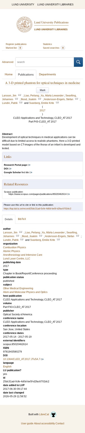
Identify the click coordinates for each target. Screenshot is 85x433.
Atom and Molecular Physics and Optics (25, 292)
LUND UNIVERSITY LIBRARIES (55, 4)
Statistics (47, 44)
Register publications (16, 44)
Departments (47, 74)
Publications (26, 74)
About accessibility (44, 423)
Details (9, 219)
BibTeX (22, 219)
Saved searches (53, 48)
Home (9, 74)
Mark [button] (42, 90)
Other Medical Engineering (18, 288)
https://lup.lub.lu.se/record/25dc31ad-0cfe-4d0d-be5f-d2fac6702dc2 (37, 208)
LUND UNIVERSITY (23, 4)
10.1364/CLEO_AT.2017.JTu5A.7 (21, 359)
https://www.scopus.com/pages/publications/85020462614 (37, 194)
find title (16, 172)
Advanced (7, 62)
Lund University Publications (51, 22)
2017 (42, 110)
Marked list (13, 48)
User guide (27, 423)
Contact (59, 423)
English (7, 366)
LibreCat (44, 414)
